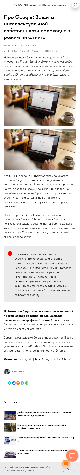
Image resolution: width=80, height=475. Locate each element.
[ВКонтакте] (14, 383)
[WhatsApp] (26, 383)
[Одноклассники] (18, 383)
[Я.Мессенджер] (9, 383)
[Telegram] (22, 383)
